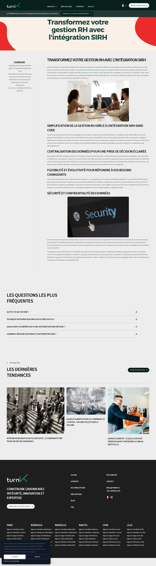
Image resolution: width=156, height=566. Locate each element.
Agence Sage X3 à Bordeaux (41, 536)
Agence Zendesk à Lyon (111, 529)
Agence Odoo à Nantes (87, 539)
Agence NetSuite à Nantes (88, 542)
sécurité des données (92, 240)
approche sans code (120, 137)
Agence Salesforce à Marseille (66, 532)
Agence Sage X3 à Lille (135, 536)
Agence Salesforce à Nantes (89, 532)
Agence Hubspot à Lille (135, 545)
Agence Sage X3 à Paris (15, 536)
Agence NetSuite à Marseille (65, 542)
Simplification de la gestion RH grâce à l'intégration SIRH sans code (20, 68)
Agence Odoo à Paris (14, 539)
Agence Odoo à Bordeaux (40, 539)
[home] (13, 5)
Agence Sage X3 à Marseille (65, 536)
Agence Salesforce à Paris (16, 532)
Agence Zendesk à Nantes (88, 529)
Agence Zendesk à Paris (15, 529)
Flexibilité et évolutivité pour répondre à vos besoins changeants (20, 82)
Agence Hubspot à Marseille (65, 545)
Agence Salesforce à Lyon (112, 532)
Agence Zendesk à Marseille (65, 529)
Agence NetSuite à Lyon (112, 542)
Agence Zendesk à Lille (135, 529)
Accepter (15, 557)
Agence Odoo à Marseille (64, 539)
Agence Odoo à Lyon (110, 539)
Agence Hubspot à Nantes (88, 545)
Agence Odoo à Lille (134, 539)
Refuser (37, 557)
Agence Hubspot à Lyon (111, 545)
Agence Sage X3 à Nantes (88, 536)
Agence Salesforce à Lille (136, 532)
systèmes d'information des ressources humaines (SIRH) (98, 70)
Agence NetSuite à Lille (135, 542)
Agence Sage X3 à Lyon (111, 536)
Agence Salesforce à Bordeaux (42, 532)
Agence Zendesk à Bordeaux (41, 529)
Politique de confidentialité (11, 561)
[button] (52, 7)
